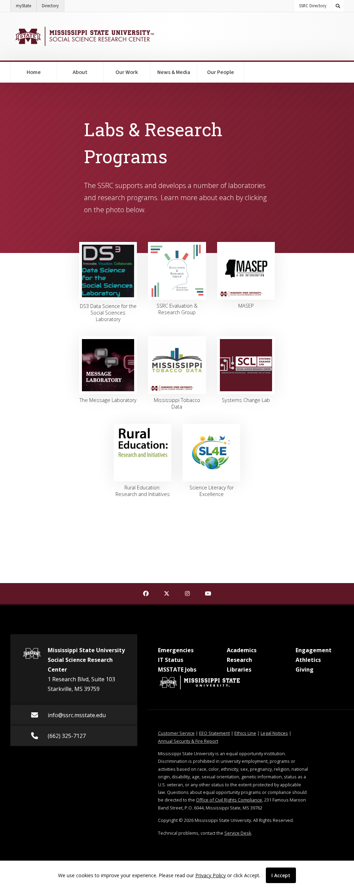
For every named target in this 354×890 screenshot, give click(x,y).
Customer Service (176, 733)
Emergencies (176, 650)
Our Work (126, 72)
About (80, 72)
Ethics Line (245, 733)
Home (34, 72)
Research (239, 660)
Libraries (239, 669)
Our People (220, 72)
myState (26, 5)
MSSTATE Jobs (177, 669)
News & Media (173, 72)
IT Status (170, 660)
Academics (242, 650)
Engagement (314, 650)
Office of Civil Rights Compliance (229, 800)
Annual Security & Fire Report (188, 741)
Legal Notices (274, 733)
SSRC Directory (312, 6)
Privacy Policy (210, 875)
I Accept (280, 875)
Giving (305, 669)
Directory (53, 5)
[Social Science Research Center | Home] (83, 36)
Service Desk (237, 833)
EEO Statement (214, 733)
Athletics (308, 660)
